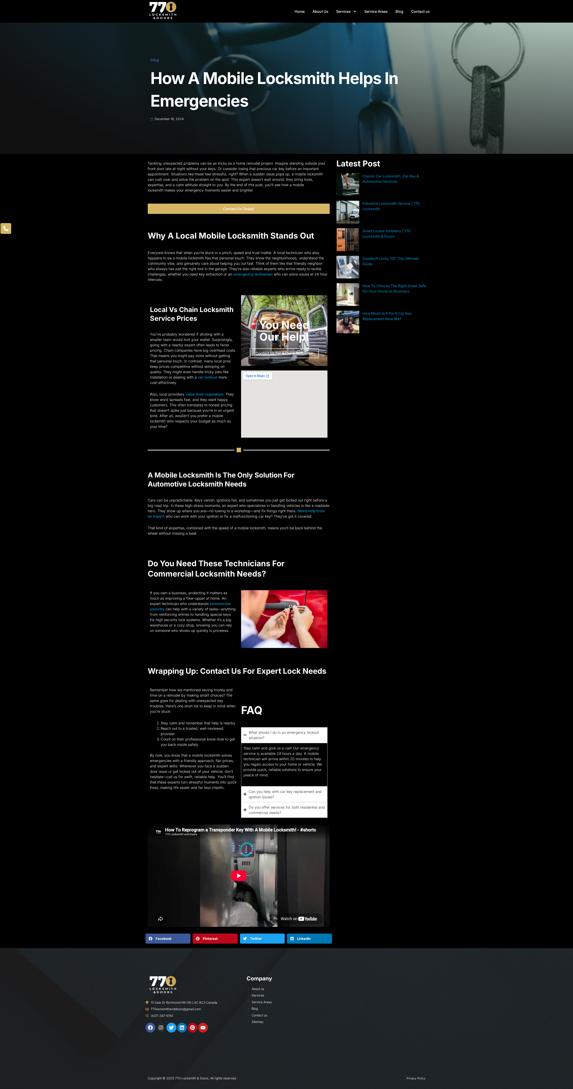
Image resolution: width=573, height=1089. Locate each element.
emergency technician (253, 274)
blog (154, 60)
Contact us (420, 11)
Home (300, 11)
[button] (167, 939)
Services (343, 11)
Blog (399, 11)
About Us (320, 11)
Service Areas (376, 11)
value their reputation (204, 394)
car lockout (207, 377)
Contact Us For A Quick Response (284, 353)
